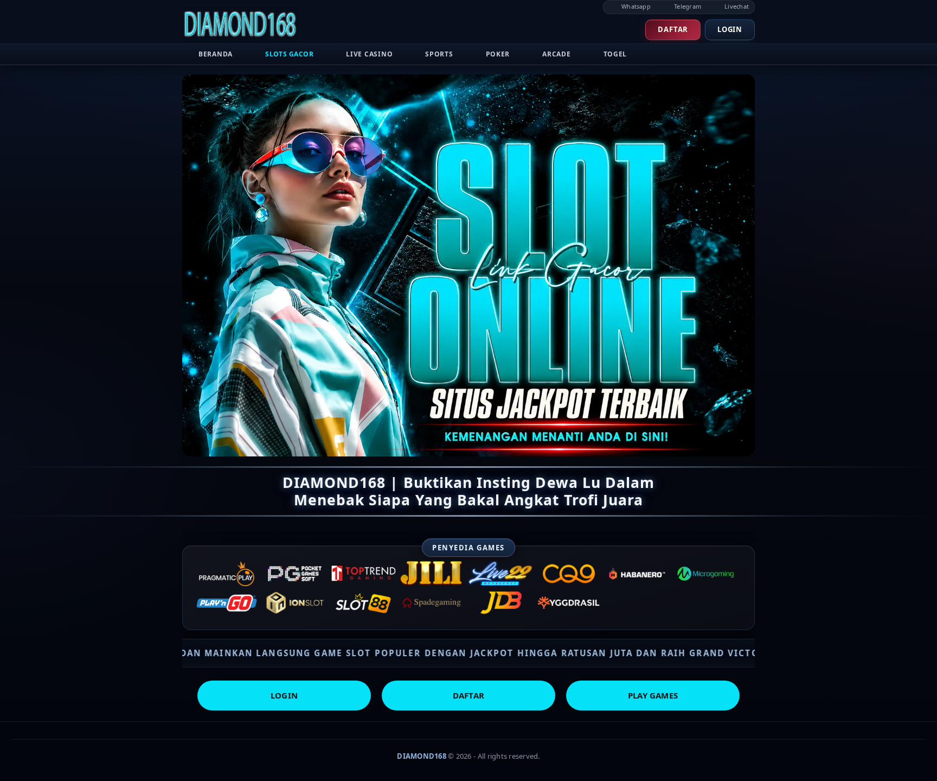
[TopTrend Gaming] (363, 573)
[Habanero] (637, 573)
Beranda (215, 54)
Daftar (673, 29)
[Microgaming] (705, 573)
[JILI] (432, 573)
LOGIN (284, 695)
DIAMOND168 (421, 756)
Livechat (736, 6)
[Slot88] (363, 603)
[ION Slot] (295, 603)
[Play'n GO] (227, 603)
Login (729, 29)
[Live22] (500, 573)
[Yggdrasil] (569, 603)
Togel (615, 54)
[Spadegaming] (432, 603)
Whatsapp (635, 6)
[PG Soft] (295, 573)
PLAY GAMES (653, 695)
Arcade (556, 54)
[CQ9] (569, 573)
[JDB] (500, 603)
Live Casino (369, 54)
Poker (498, 54)
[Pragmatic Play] (227, 573)
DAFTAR (468, 695)
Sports (439, 54)
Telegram (686, 6)
